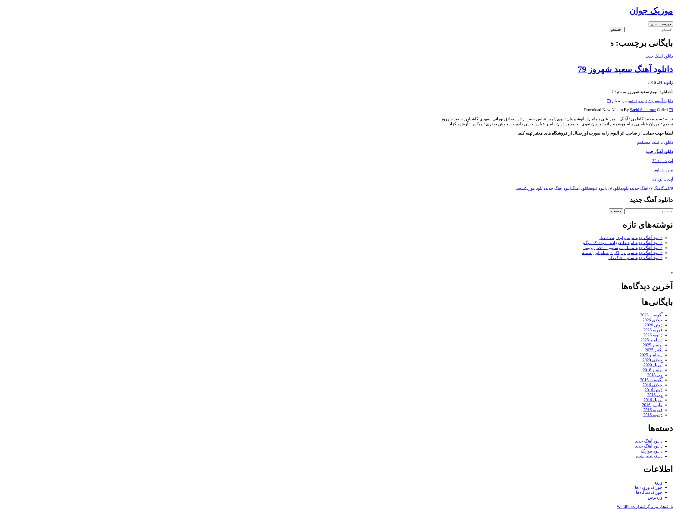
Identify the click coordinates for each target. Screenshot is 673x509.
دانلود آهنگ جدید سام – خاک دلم (635, 257)
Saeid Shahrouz (643, 109)
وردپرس (655, 497)
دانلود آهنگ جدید (659, 56)
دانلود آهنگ (581, 188)
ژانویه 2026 (652, 335)
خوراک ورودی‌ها (648, 487)
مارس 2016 (652, 405)
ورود (658, 482)
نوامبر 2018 (652, 370)
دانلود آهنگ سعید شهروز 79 (625, 69)
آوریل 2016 (653, 400)
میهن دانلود (663, 170)
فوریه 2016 (652, 410)
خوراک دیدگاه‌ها (649, 492)
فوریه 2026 (652, 330)
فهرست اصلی (661, 24)
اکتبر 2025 (653, 350)
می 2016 (654, 395)
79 (609, 101)
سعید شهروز (633, 101)
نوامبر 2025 (652, 345)
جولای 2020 (652, 360)
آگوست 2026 (651, 315)
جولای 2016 (652, 385)
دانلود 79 (615, 188)
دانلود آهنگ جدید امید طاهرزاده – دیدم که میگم (622, 242)
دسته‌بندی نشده (649, 456)
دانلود (626, 188)
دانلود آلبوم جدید (659, 101)
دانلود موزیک (535, 188)
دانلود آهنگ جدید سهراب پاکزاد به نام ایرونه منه (622, 252)
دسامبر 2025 (651, 340)
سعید (520, 188)
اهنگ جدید (639, 188)
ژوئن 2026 (653, 325)
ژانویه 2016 (652, 415)
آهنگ (665, 188)
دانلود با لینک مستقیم (655, 142)
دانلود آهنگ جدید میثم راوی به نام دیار (630, 237)
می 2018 (654, 375)
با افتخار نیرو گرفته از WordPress (645, 506)
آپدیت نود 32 (662, 160)
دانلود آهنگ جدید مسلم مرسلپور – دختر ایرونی (622, 247)
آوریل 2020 (653, 365)
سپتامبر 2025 (651, 355)
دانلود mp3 (599, 188)
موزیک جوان (651, 10)
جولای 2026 (652, 320)
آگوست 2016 (651, 380)
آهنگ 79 (655, 188)
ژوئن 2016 (653, 390)
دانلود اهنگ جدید (648, 446)
